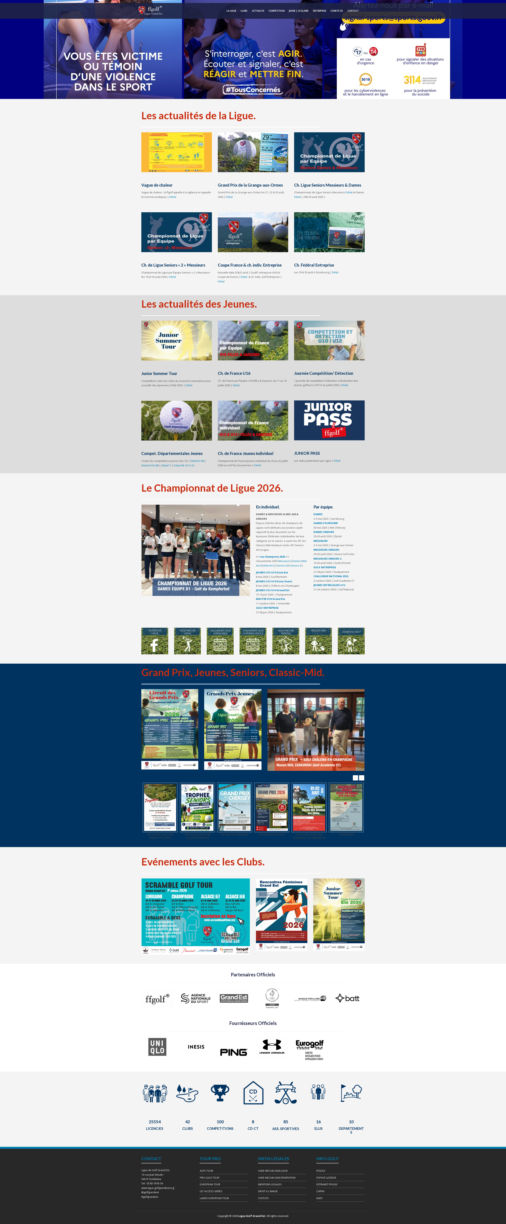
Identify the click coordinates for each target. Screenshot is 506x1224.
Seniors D (296, 565)
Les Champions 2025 (272, 556)
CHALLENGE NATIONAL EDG (331, 576)
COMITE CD (336, 10)
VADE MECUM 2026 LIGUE (273, 1170)
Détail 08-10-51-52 (184, 465)
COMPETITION (277, 10)
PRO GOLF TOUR (209, 1177)
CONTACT (353, 10)
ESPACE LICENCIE (326, 1177)
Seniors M (283, 565)
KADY (319, 1198)
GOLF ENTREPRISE (267, 608)
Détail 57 (166, 465)
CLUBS (244, 10)
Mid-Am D (269, 565)
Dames (296, 561)
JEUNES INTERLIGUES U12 (329, 585)
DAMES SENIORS (323, 532)
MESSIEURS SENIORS (326, 549)
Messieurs (284, 561)
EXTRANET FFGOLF (327, 1184)
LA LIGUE (231, 10)
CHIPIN (320, 1191)
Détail (172, 197)
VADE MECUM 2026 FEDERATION (276, 1177)
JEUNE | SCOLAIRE (299, 10)
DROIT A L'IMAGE (268, 1191)
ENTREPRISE (319, 10)
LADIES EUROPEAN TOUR (214, 1198)
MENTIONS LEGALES (270, 1184)
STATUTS (263, 1198)
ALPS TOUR (206, 1170)
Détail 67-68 (197, 461)
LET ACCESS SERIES (211, 1191)
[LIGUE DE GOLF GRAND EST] (150, 10)
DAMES (318, 514)
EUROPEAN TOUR (210, 1184)
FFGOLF (320, 1170)
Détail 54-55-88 (150, 465)
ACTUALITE (258, 10)
